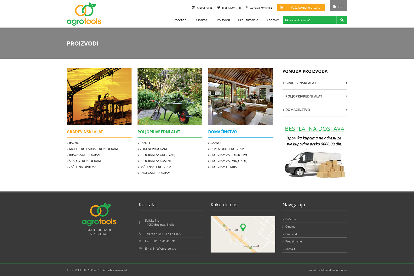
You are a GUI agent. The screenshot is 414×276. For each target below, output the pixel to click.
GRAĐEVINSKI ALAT (85, 131)
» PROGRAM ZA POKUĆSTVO (228, 155)
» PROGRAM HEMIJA (222, 167)
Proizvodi (222, 20)
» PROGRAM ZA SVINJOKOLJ (227, 161)
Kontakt (272, 20)
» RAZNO (73, 143)
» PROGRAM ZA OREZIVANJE (157, 155)
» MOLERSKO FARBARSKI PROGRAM (92, 149)
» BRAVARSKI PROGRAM (84, 155)
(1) (231, 7)
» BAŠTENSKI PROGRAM (154, 167)
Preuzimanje (248, 20)
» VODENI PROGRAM (152, 149)
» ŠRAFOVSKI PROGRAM (84, 161)
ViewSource (339, 270)
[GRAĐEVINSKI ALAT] (99, 124)
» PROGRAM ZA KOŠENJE (155, 161)
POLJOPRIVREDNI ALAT (159, 131)
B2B (341, 7)
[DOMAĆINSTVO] (240, 124)
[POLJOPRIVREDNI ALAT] (170, 124)
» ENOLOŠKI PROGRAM (154, 173)
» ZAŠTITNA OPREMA (81, 167)
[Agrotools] (84, 25)
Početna (180, 20)
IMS (323, 270)
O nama (201, 20)
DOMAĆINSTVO (222, 131)
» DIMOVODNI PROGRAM (226, 149)
